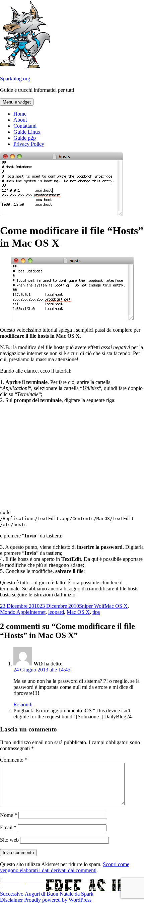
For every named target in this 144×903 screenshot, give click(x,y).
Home (19, 114)
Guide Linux (27, 132)
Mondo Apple (14, 612)
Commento (13, 760)
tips (96, 612)
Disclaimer (11, 900)
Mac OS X (116, 606)
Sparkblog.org (15, 78)
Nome (8, 815)
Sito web (9, 840)
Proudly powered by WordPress (57, 900)
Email (8, 827)
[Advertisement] (72, 456)
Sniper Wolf (91, 606)
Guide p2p (24, 138)
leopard (56, 612)
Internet (37, 612)
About (20, 120)
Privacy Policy (28, 144)
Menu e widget (17, 102)
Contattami (25, 126)
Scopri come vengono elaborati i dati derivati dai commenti (64, 867)
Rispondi (22, 704)
